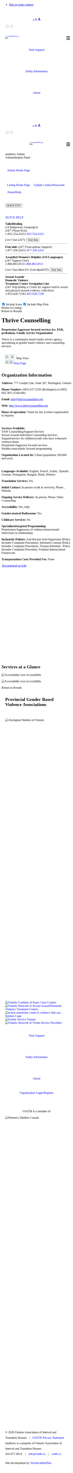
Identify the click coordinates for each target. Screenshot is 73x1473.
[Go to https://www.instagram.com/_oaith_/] (36, 1414)
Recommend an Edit (13, 565)
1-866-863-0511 (33, 263)
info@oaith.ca (37, 1453)
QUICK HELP (14, 217)
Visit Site (33, 240)
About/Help (14, 192)
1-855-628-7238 (34, 293)
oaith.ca (56, 1453)
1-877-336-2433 (34, 250)
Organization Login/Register (36, 1092)
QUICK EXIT (14, 205)
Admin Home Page (18, 170)
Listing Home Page (18, 185)
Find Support (36, 49)
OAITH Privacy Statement (48, 1437)
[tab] (36, 217)
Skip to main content (21, 4)
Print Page (20, 363)
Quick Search (36, 1042)
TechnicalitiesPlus (40, 1463)
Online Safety (36, 85)
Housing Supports (36, 64)
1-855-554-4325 (34, 234)
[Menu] (68, 38)
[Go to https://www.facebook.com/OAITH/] (36, 1417)
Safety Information (36, 71)
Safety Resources (36, 78)
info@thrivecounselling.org (27, 399)
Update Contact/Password (49, 185)
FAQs (36, 99)
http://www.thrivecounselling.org (28, 405)
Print (45, 304)
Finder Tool (36, 57)
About (36, 92)
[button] (36, 108)
